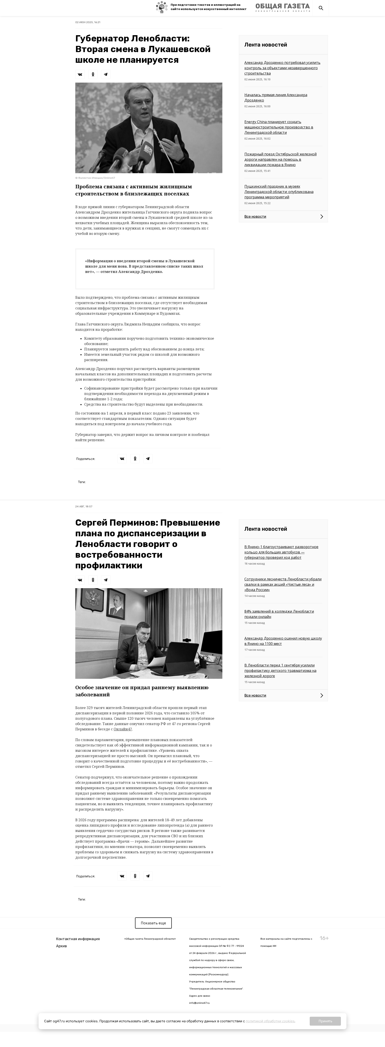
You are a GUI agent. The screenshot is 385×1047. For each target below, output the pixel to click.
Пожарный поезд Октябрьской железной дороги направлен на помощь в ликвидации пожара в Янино (280, 159)
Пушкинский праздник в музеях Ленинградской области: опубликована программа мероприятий (278, 191)
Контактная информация (78, 939)
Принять (325, 1021)
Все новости (255, 216)
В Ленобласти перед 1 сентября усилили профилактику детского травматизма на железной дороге (280, 670)
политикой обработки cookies (270, 1021)
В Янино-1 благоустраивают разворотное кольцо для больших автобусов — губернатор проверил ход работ (281, 552)
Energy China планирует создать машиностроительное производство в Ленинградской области (278, 127)
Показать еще (153, 923)
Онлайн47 (123, 729)
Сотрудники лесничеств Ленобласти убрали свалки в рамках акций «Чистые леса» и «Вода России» (283, 584)
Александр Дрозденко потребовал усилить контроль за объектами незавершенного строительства (282, 68)
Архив (61, 946)
